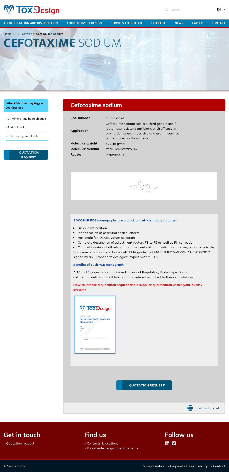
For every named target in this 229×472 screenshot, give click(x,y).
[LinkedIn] (167, 443)
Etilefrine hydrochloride (23, 136)
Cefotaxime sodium (49, 34)
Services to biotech (126, 23)
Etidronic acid (16, 127)
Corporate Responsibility (189, 466)
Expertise (158, 23)
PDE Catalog (23, 34)
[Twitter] (173, 443)
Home (7, 34)
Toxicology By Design (84, 23)
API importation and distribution (31, 23)
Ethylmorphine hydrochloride (27, 118)
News (179, 23)
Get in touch (22, 435)
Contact (218, 23)
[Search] (167, 10)
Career (197, 23)
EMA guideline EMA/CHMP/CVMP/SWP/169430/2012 (169, 252)
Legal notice (155, 466)
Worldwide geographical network (112, 448)
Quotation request (20, 443)
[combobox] (188, 10)
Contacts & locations (102, 443)
